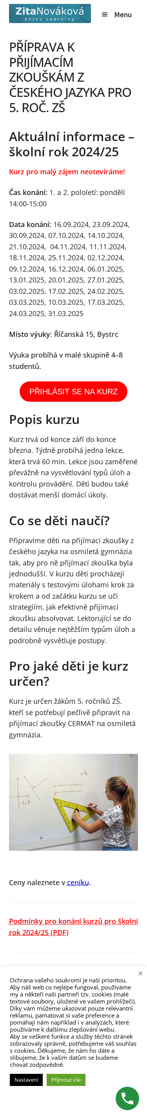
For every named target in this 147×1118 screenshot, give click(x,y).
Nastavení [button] (26, 1079)
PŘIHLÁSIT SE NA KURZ (73, 391)
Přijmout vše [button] (66, 1079)
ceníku (78, 882)
